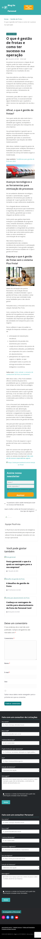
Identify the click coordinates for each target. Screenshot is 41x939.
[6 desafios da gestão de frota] (14, 579)
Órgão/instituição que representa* (12, 749)
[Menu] (3, 7)
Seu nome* (5, 722)
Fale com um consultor (28, 7)
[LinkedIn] (12, 917)
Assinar (21, 495)
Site (5, 682)
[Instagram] (3, 917)
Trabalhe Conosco (17, 927)
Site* (3, 758)
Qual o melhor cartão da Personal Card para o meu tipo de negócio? (19, 510)
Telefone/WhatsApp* (8, 740)
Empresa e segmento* (9, 846)
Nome (7, 663)
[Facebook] (8, 917)
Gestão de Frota (11, 34)
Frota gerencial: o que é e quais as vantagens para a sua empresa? (19, 564)
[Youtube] (16, 917)
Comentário (9, 638)
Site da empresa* (7, 855)
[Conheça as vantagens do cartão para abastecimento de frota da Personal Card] (16, 598)
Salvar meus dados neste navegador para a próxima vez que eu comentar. (19, 695)
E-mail (7, 672)
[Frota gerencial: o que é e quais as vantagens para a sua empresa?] (9, 557)
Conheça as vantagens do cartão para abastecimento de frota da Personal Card (19, 605)
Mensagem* (5, 776)
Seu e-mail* (5, 731)
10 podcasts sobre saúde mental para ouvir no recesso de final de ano (21, 504)
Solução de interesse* (8, 767)
